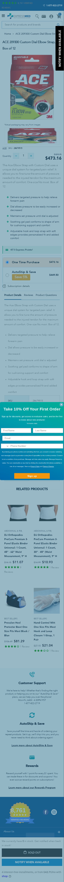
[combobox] (5, 446)
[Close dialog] (61, 404)
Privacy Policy (35, 466)
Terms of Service (48, 466)
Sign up (32, 475)
